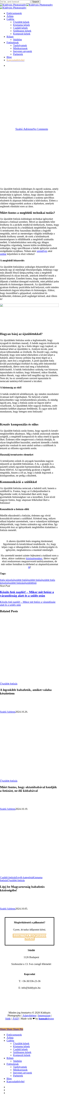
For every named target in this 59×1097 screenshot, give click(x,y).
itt (29, 567)
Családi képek (20, 1049)
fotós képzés (6, 580)
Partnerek (18, 1075)
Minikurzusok (20, 1069)
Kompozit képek (21, 1055)
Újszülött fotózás (29, 106)
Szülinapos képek (22, 1052)
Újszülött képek (21, 1043)
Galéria (10, 1040)
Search (35, 1)
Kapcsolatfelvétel (15, 1081)
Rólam (10, 1058)
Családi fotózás (8, 877)
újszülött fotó (19, 580)
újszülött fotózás (15, 583)
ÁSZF (15, 1018)
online (3, 254)
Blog (9, 1078)
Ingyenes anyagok (22, 1072)
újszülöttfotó (30, 583)
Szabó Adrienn (24, 129)
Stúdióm (17, 1061)
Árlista (10, 1037)
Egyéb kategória (24, 877)
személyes (42, 251)
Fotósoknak (13, 1064)
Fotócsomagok (14, 1034)
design (46, 1018)
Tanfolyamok (20, 1066)
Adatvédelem (29, 1015)
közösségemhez (34, 558)
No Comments (40, 129)
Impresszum (44, 1015)
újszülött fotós (33, 580)
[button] (29, 937)
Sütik (8, 1018)
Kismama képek (21, 1046)
